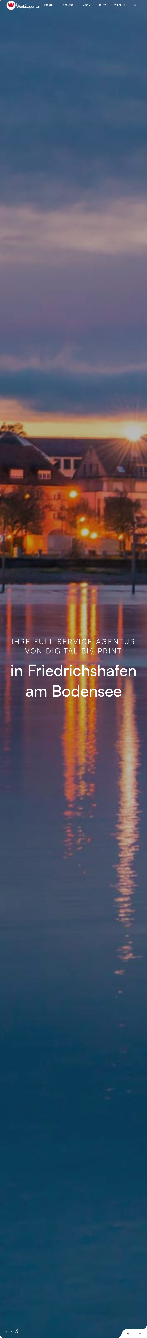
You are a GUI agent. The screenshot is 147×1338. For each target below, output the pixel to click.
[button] (128, 1333)
